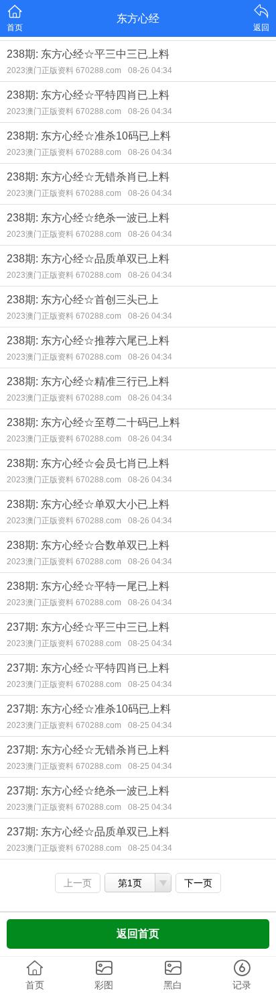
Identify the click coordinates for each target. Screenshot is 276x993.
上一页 (78, 883)
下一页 (198, 883)
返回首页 (138, 933)
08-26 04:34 (150, 70)
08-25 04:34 (150, 643)
